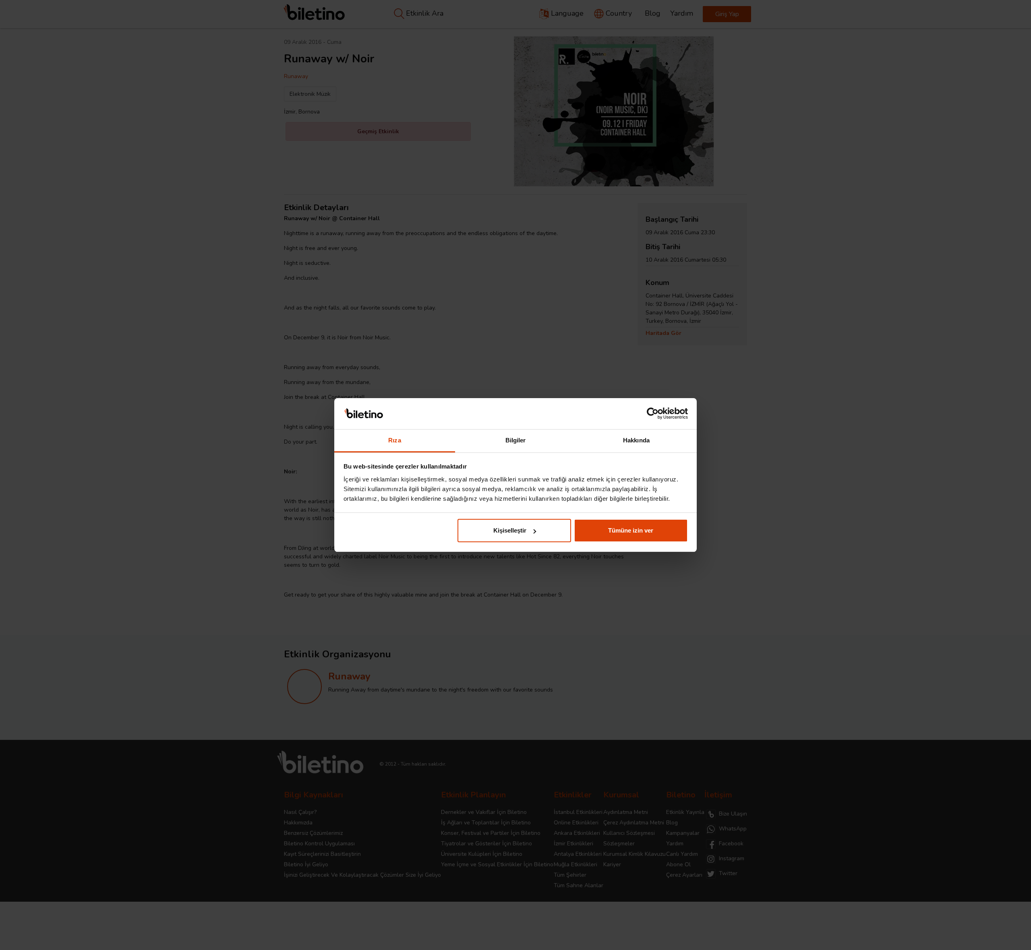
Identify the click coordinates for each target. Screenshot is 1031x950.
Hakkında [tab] (636, 440)
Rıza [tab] (394, 440)
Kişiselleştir (509, 530)
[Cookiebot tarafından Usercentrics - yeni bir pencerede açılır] (652, 414)
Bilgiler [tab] (515, 440)
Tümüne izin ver (630, 530)
